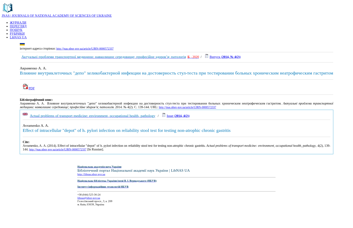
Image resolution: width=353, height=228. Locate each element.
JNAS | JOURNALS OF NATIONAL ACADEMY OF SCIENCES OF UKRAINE (57, 15)
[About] (8, 12)
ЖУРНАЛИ (18, 22)
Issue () (178, 116)
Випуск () (225, 57)
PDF (32, 88)
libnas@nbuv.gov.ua (88, 197)
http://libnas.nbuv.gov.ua (91, 174)
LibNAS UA (18, 37)
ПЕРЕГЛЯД (18, 26)
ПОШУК (16, 30)
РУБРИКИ (17, 33)
